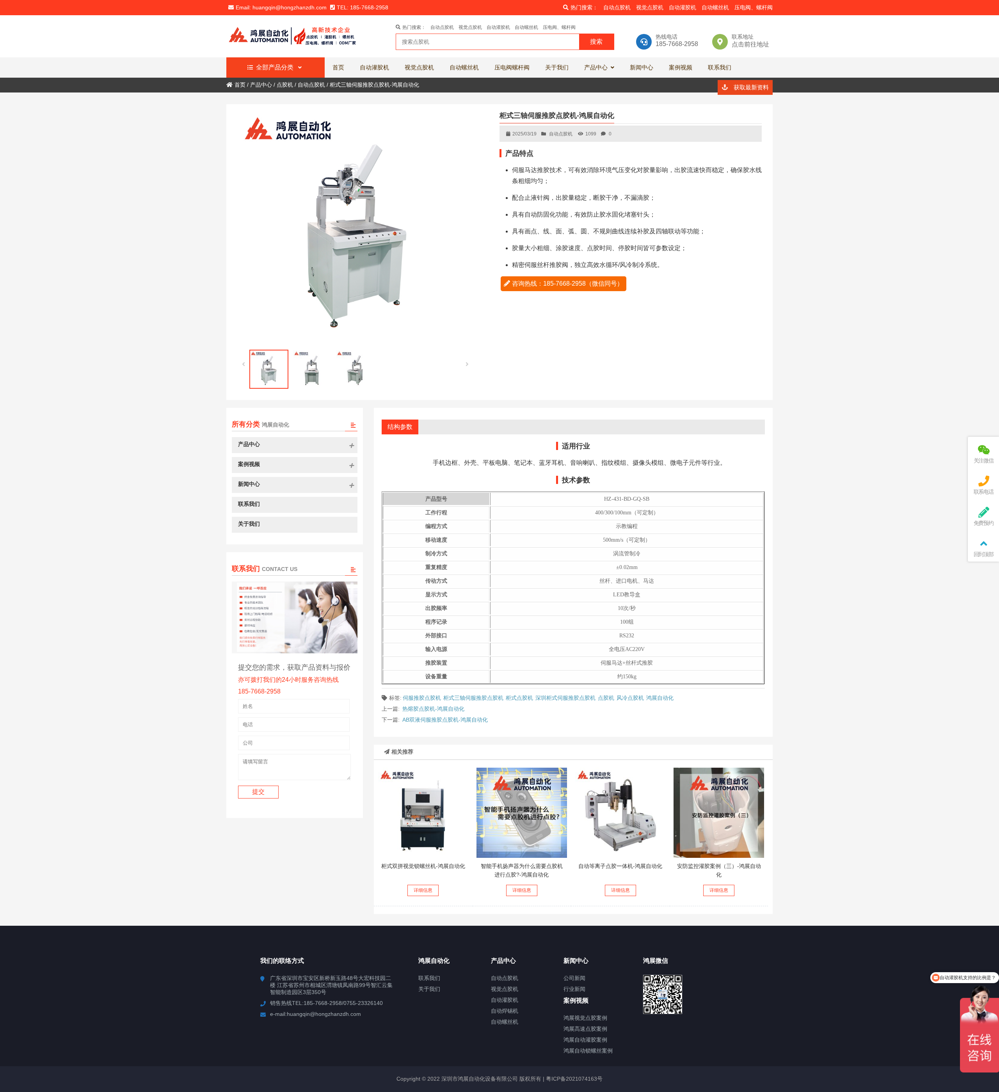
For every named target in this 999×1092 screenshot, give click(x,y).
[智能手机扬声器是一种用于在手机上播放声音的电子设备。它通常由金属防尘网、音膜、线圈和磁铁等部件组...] (521, 813)
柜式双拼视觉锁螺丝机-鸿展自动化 (423, 866)
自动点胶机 (617, 7)
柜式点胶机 (519, 698)
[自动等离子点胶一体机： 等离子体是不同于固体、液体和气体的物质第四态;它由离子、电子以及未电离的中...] (620, 813)
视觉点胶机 (649, 7)
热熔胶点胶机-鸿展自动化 (433, 709)
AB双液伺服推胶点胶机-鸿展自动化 (445, 720)
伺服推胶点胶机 (422, 698)
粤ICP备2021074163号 (573, 1079)
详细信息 (423, 890)
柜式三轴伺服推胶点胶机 (473, 698)
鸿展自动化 (660, 698)
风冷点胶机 (630, 698)
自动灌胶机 (682, 7)
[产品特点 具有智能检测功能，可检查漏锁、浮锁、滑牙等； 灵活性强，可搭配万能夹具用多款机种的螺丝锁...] (423, 813)
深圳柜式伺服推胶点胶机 (565, 698)
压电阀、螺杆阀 (753, 7)
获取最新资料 (750, 87)
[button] (467, 364)
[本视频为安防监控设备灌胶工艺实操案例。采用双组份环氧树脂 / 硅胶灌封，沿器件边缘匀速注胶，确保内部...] (719, 813)
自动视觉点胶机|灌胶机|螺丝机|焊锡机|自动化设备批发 (294, 36)
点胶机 (606, 698)
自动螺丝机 (715, 7)
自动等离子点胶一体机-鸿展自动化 (620, 866)
